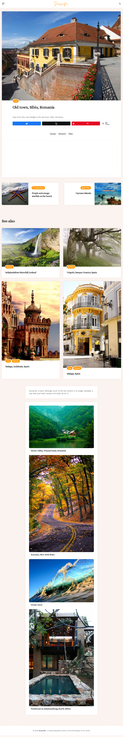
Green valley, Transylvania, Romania (48, 450)
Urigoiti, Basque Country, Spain (82, 272)
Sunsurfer (42, 730)
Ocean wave (36, 605)
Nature (9, 267)
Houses (16, 361)
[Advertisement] (61, 157)
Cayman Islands (83, 193)
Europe (53, 134)
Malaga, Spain (73, 373)
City (15, 101)
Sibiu (71, 134)
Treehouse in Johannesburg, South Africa (51, 709)
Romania (62, 134)
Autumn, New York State (43, 554)
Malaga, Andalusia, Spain (17, 366)
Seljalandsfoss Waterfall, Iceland (20, 272)
